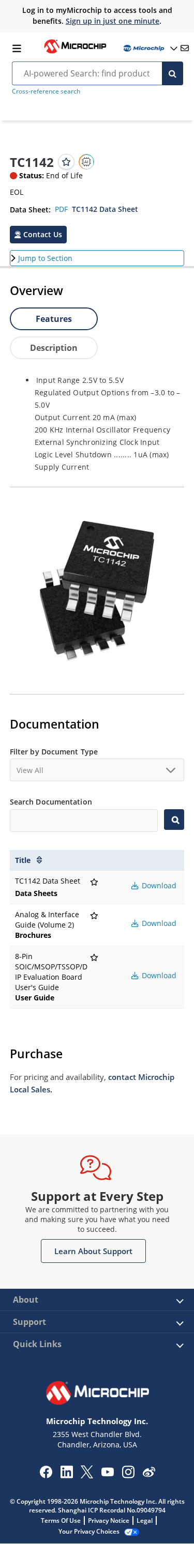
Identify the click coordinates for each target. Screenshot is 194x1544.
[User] (149, 48)
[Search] (172, 73)
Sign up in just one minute (112, 21)
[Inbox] (185, 48)
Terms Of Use (61, 1520)
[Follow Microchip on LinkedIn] (66, 1475)
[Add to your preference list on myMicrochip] (66, 161)
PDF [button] (61, 209)
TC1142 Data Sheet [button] (105, 209)
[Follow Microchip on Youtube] (107, 1473)
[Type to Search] (174, 819)
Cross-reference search (46, 91)
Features (54, 319)
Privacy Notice (108, 1520)
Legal (145, 1520)
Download (158, 885)
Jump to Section (45, 258)
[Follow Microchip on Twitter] (87, 1475)
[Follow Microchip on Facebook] (45, 1475)
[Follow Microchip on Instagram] (128, 1475)
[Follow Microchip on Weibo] (148, 1474)
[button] (38, 234)
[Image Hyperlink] (75, 52)
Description (54, 347)
